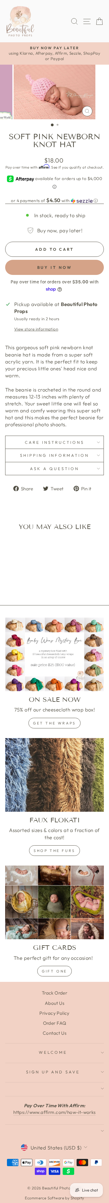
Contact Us (54, 1033)
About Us (54, 1003)
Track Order (55, 993)
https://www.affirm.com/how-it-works (54, 1112)
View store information (36, 329)
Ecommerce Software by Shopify (54, 1197)
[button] (54, 201)
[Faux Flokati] (54, 775)
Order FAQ (54, 1023)
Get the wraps (54, 723)
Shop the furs (54, 850)
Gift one (54, 971)
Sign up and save (53, 1071)
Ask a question (54, 468)
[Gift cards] (54, 903)
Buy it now (54, 267)
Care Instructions (54, 442)
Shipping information (54, 455)
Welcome (53, 1052)
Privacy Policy (54, 1013)
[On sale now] (54, 655)
